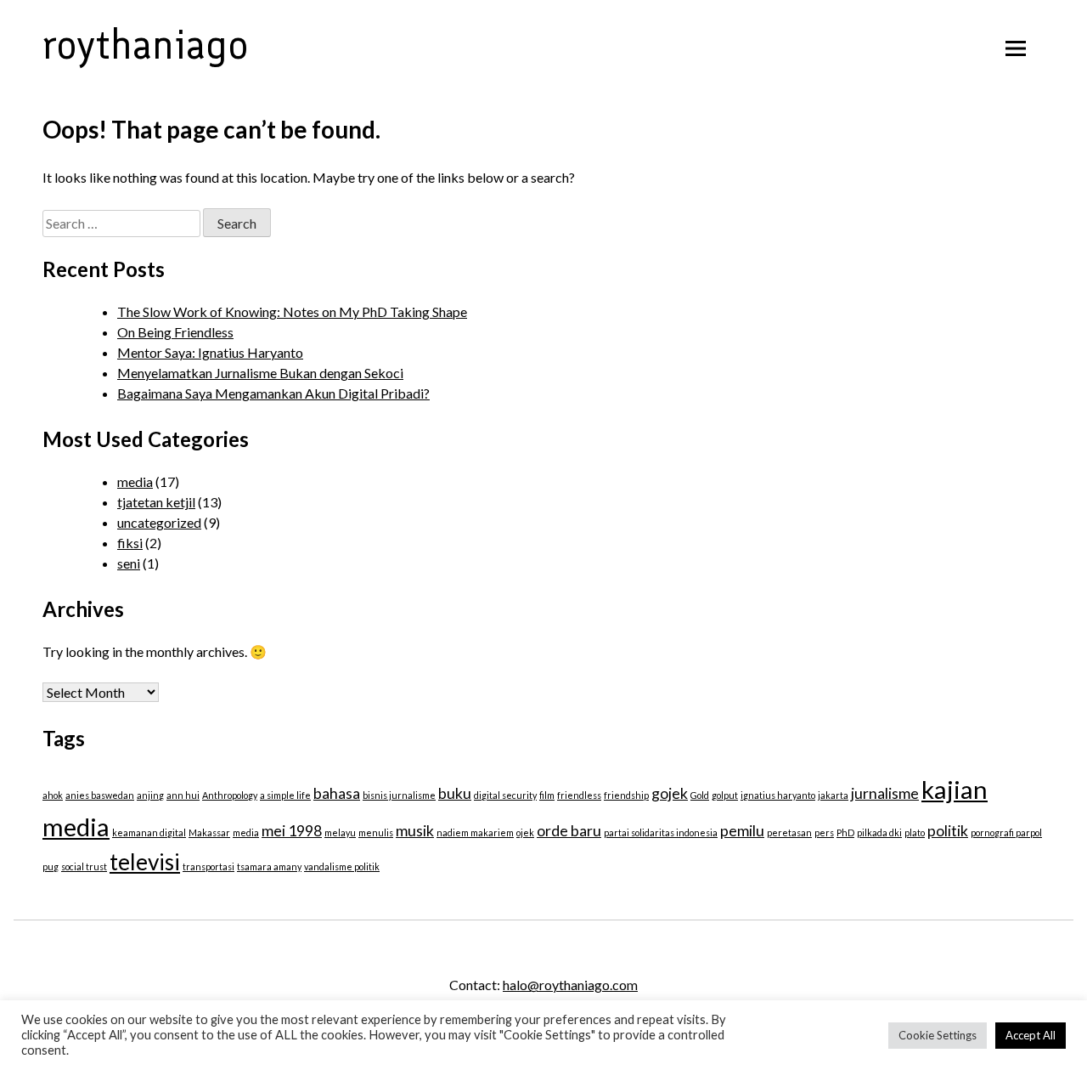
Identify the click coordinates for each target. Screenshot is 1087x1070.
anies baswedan (99, 795)
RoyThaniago (145, 44)
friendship (626, 795)
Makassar (209, 832)
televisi (145, 861)
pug (50, 866)
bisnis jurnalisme (399, 795)
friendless (579, 795)
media (135, 481)
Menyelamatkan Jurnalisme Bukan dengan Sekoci (260, 373)
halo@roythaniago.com (570, 985)
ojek (525, 832)
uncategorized (159, 522)
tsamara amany (269, 866)
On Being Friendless (175, 332)
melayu (340, 832)
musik (415, 831)
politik (947, 831)
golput (725, 795)
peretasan (789, 832)
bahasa (336, 793)
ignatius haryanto (778, 795)
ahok (52, 795)
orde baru (569, 831)
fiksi (130, 543)
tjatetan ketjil (156, 502)
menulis (375, 832)
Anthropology (229, 795)
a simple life (285, 795)
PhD (845, 832)
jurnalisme (885, 793)
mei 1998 (292, 831)
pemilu (742, 831)
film (547, 795)
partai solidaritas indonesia (661, 832)
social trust (84, 866)
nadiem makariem (475, 832)
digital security (505, 795)
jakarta (833, 795)
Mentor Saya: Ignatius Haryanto (210, 352)
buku (454, 793)
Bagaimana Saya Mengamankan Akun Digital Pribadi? (273, 393)
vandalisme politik (342, 866)
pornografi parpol (1006, 832)
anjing (150, 795)
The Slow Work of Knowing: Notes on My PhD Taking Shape (292, 311)
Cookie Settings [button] (937, 1035)
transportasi (208, 866)
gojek (669, 793)
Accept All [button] (1030, 1035)
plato (914, 832)
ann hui (183, 795)
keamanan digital (149, 832)
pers (824, 832)
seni (128, 563)
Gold (699, 795)
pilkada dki (879, 832)
